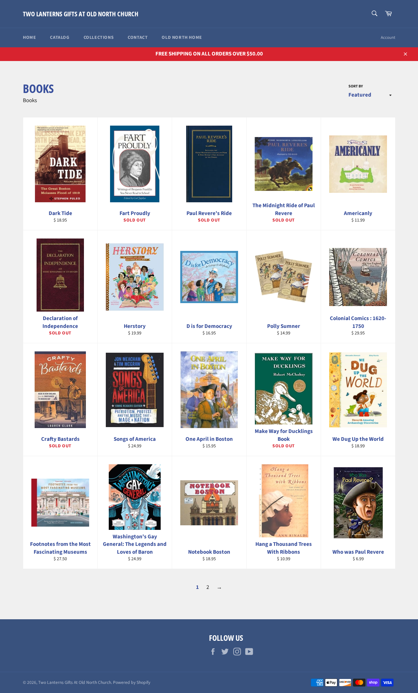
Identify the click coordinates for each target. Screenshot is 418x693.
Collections (99, 37)
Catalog (59, 37)
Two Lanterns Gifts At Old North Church (80, 13)
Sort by (355, 86)
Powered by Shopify (131, 682)
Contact (138, 37)
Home (29, 37)
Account (388, 37)
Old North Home (182, 37)
